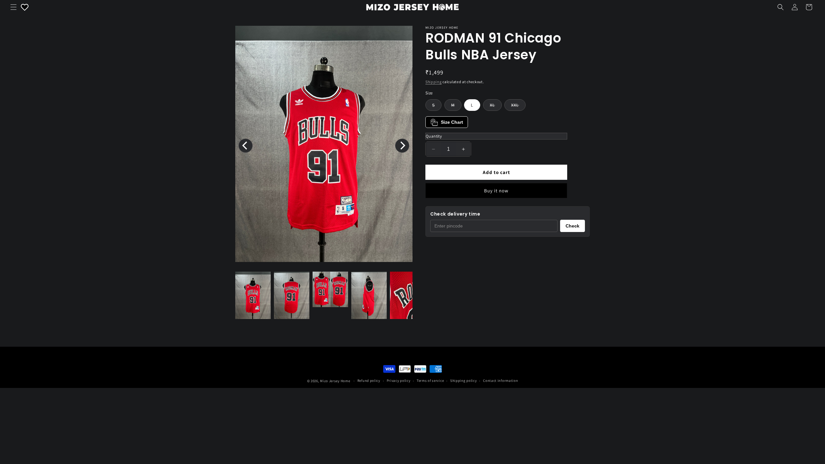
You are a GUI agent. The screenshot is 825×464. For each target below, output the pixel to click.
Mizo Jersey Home (335, 381)
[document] (323, 145)
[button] (13, 7)
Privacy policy (399, 380)
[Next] (402, 146)
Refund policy (368, 380)
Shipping (433, 81)
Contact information (500, 380)
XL (496, 106)
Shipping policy (463, 380)
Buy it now (496, 191)
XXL (518, 106)
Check (572, 225)
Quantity (434, 136)
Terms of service (430, 380)
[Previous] (245, 146)
